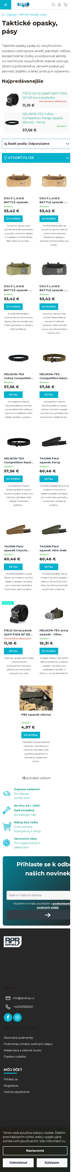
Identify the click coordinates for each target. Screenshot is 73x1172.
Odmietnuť (18, 1162)
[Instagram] (17, 1017)
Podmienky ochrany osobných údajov (28, 1044)
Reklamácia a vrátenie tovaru (23, 1050)
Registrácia (11, 1085)
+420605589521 (23, 1007)
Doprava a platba (15, 1056)
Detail (13, 394)
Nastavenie (35, 1150)
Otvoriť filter (21, 158)
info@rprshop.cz (23, 998)
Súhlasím (52, 1162)
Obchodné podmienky (18, 1037)
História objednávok (17, 1092)
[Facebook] (8, 1017)
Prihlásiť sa (11, 1079)
